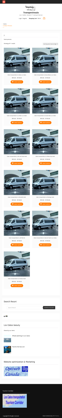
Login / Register (23, 18)
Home (5, 24)
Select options (18, 82)
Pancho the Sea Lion (18, 347)
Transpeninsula (31, 12)
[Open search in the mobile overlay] (31, 307)
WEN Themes (56, 416)
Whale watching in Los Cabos (21, 336)
